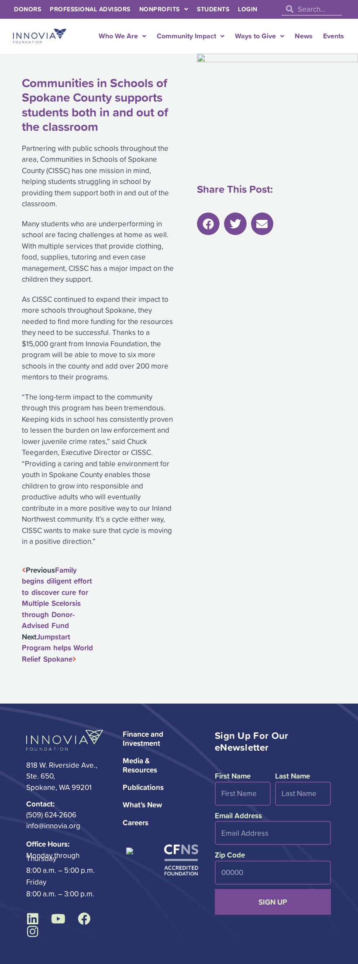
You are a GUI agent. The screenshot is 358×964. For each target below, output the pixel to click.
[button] (208, 223)
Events (333, 36)
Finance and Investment (143, 738)
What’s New (142, 804)
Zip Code (230, 854)
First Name (233, 775)
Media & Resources (140, 765)
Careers (135, 822)
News (304, 36)
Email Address (238, 815)
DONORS (27, 9)
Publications (143, 787)
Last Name (292, 775)
